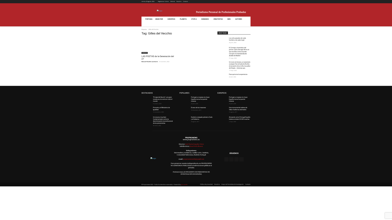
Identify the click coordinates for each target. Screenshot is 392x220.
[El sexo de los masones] (184, 110)
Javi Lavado (184, 184)
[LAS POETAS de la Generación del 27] (158, 45)
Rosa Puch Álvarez (196, 146)
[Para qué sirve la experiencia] (222, 76)
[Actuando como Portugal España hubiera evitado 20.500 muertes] (222, 119)
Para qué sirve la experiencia (238, 74)
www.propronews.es (191, 139)
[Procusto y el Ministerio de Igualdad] (146, 110)
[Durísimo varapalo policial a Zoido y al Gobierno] (184, 119)
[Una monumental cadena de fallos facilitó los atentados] (222, 110)
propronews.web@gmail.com (193, 159)
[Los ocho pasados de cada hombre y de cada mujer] (222, 40)
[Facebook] (239, 1)
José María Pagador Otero (194, 144)
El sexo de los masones (198, 107)
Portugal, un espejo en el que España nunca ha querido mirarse (200, 99)
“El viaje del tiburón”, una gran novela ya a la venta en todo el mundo (162, 99)
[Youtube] (249, 1)
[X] (246, 1)
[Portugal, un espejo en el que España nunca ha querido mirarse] (184, 99)
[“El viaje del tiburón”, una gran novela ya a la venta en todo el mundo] (146, 99)
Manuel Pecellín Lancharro (149, 61)
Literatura (144, 53)
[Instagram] (242, 1)
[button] (146, 23)
